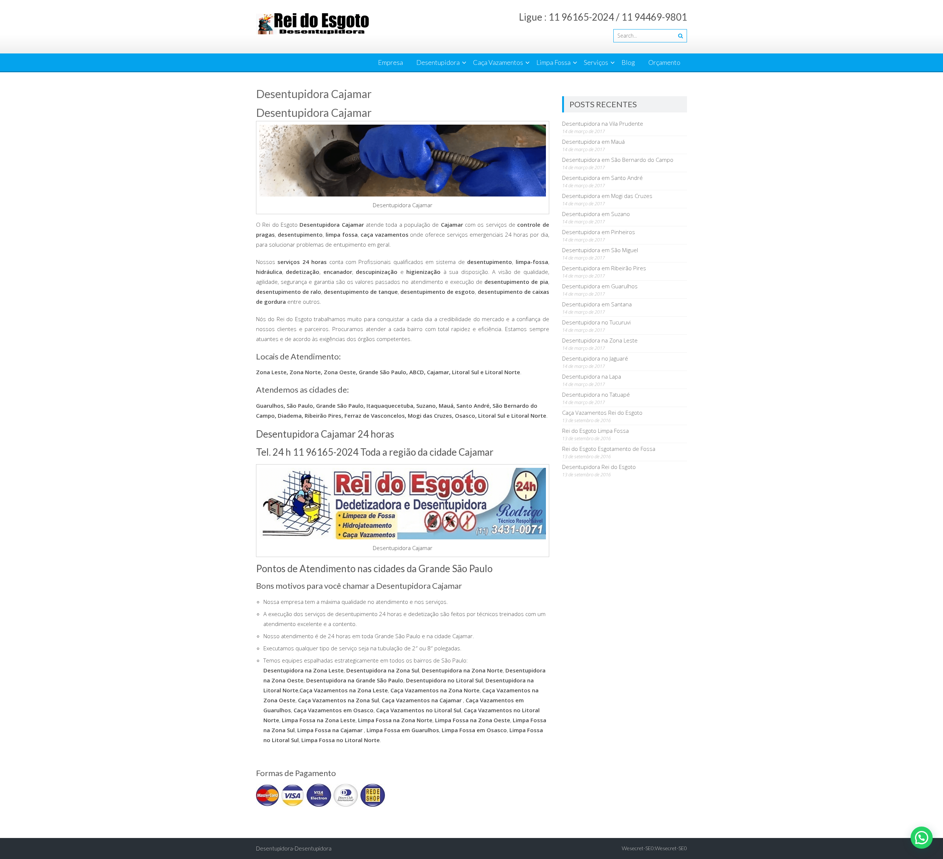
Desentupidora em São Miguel (600, 250)
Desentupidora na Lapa (591, 376)
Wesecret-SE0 (671, 848)
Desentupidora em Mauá (593, 141)
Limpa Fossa (553, 62)
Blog (628, 62)
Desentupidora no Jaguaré (595, 358)
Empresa (390, 62)
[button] (922, 838)
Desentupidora (438, 62)
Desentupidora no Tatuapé (596, 394)
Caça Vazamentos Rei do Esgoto (602, 412)
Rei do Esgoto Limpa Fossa (595, 430)
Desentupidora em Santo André (602, 177)
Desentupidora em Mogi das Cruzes (607, 195)
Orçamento (664, 62)
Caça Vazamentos (498, 62)
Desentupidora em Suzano (596, 214)
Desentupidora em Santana (597, 304)
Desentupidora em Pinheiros (598, 232)
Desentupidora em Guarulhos (600, 286)
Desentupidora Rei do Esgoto (599, 466)
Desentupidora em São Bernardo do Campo (617, 159)
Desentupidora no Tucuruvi (596, 322)
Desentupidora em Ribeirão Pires (604, 268)
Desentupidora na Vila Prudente (602, 123)
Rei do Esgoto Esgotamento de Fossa (608, 448)
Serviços (596, 62)
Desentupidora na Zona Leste (600, 340)
